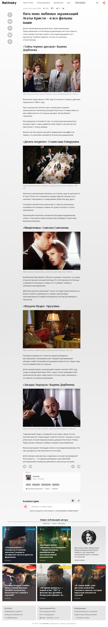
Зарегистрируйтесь (37, 511)
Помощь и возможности (14, 614)
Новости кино (28, 3)
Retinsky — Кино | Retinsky (54, 523)
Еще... (69, 3)
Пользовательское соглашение (85, 611)
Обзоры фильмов (43, 3)
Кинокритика (58, 3)
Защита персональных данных (85, 614)
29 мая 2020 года (29, 8)
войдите (51, 511)
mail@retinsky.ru (12, 618)
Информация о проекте (13, 611)
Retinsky (46, 623)
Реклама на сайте (83, 618)
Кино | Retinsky (38, 477)
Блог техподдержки (46, 614)
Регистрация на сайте (47, 611)
